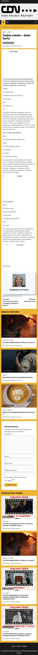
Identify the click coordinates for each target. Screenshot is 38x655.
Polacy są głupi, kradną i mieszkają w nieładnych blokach (10, 302)
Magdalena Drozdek (17, 46)
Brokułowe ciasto (29, 300)
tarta (20, 296)
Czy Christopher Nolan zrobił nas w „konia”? (19, 342)
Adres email (8, 463)
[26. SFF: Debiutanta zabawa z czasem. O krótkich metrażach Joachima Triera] (19, 617)
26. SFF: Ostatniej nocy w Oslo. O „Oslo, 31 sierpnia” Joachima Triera (18, 524)
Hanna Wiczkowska (17, 345)
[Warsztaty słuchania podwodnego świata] (19, 361)
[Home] (3, 22)
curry (7, 296)
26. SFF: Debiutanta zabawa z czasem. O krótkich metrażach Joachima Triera (17, 634)
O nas (13, 646)
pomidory (12, 296)
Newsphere (25, 651)
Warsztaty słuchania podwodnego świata (18, 377)
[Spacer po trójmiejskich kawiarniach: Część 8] (19, 396)
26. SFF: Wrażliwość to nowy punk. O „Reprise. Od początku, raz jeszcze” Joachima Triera (16, 597)
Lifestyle (9, 32)
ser (17, 296)
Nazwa (7, 456)
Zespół (18, 646)
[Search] (35, 22)
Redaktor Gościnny (16, 380)
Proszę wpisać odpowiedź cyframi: (15, 477)
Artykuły (5, 32)
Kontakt (24, 646)
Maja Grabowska (16, 528)
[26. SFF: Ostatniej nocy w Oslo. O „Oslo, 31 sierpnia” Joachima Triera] (19, 507)
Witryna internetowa (10, 470)
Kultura (11, 340)
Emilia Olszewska (16, 417)
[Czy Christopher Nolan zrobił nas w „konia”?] (19, 326)
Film (8, 340)
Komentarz (8, 434)
